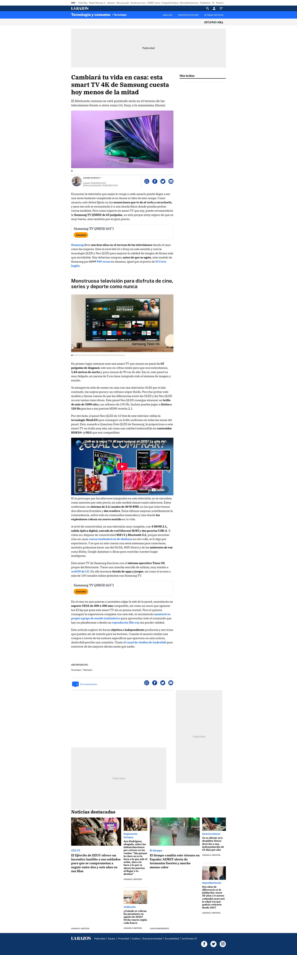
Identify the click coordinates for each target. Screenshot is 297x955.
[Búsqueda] (207, 8)
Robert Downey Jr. (97, 3)
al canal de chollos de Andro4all (144, 642)
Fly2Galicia (205, 3)
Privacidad (123, 938)
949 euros (103, 261)
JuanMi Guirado (91, 178)
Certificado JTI (189, 938)
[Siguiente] (226, 17)
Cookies (136, 938)
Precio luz (220, 3)
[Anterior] (132, 13)
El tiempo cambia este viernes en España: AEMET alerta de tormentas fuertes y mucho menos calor (175, 861)
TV (213, 3)
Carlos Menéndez (159, 928)
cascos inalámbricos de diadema (110, 539)
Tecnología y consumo (90, 14)
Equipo (111, 938)
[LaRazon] (90, 8)
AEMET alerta (153, 3)
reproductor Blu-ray (126, 622)
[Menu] (222, 8)
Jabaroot (111, 3)
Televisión (87, 670)
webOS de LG (80, 571)
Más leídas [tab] (187, 76)
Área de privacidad (152, 938)
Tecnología (120, 14)
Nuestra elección (188, 15)
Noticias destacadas (93, 812)
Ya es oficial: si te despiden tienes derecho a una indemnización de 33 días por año (213, 843)
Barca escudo (122, 3)
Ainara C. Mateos (80, 928)
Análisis (167, 15)
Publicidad (99, 938)
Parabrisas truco (138, 3)
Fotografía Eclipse (170, 3)
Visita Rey (82, 3)
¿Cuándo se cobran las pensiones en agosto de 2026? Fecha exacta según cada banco (135, 916)
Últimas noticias (214, 15)
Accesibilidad (172, 938)
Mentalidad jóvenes (189, 3)
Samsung (77, 245)
